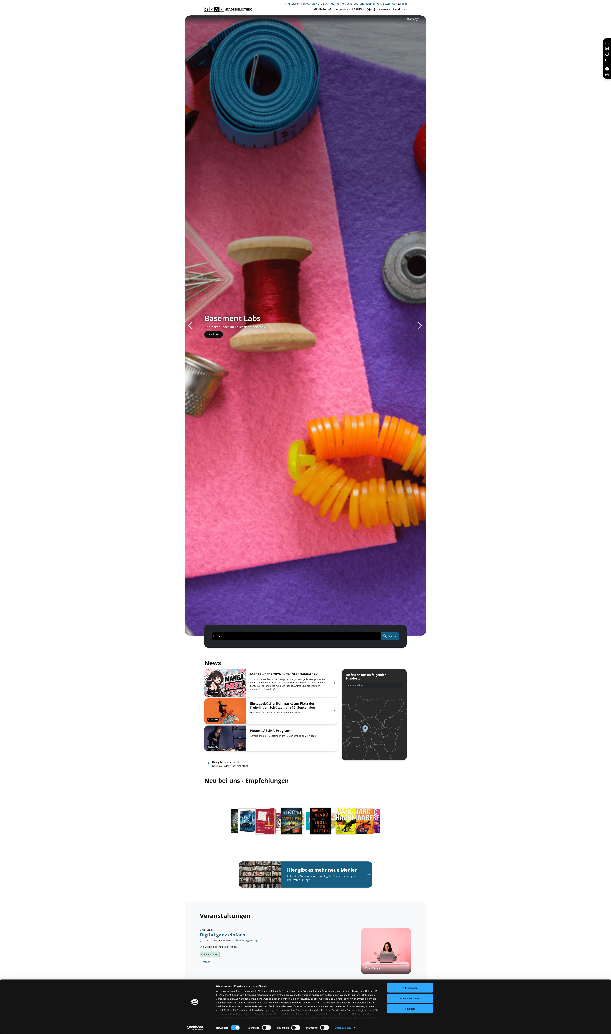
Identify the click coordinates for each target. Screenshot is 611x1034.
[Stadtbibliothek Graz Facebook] (607, 69)
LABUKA (357, 9)
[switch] (266, 1027)
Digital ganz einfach (222, 934)
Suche (348, 3)
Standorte (398, 9)
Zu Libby (213, 334)
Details (206, 962)
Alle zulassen (410, 988)
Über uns (359, 3)
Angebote (342, 9)
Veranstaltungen (386, 3)
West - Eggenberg (248, 940)
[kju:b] (371, 9)
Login (403, 3)
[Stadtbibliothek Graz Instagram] (607, 74)
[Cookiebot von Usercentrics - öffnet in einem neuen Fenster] (195, 1027)
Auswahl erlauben (410, 998)
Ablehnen (410, 1008)
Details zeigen (343, 1027)
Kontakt (370, 3)
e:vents (383, 9)
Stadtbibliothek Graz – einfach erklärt (307, 3)
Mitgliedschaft (323, 9)
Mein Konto (337, 3)
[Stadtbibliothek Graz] (228, 9)
